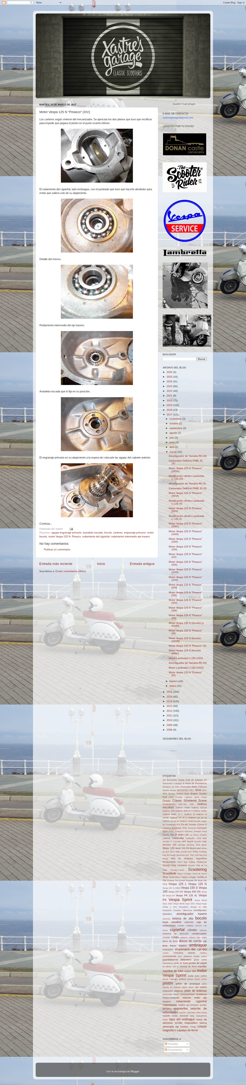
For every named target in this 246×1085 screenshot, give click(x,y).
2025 (170, 376)
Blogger (135, 1071)
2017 (170, 414)
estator (166, 953)
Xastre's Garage (46, 18)
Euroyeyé (192, 828)
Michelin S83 (169, 845)
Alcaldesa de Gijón (171, 787)
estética (203, 953)
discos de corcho (190, 940)
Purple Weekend (177, 855)
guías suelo (200, 959)
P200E (195, 852)
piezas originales (170, 979)
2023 (170, 386)
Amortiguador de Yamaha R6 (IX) (188, 663)
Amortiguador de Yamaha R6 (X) (187, 483)
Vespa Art (170, 895)
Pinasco (76, 536)
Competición (169, 804)
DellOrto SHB (169, 811)
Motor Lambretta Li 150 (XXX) (186, 658)
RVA (197, 855)
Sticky (165, 877)
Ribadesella (202, 862)
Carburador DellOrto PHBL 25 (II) (188, 488)
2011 (170, 715)
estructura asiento (184, 953)
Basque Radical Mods (178, 794)
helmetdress (168, 963)
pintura (182, 979)
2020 (170, 400)
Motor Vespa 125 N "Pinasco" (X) (187, 645)
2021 (170, 395)
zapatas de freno (187, 1030)
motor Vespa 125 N (59, 536)
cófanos (192, 937)
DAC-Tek (182, 804)
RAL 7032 (189, 855)
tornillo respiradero (186, 1023)
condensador (199, 933)
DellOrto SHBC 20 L (173, 814)
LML (187, 835)
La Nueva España (198, 835)
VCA (165, 884)
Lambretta (178, 838)
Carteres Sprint (192, 797)
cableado (189, 922)
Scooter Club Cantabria (175, 865)
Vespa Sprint (180, 899)
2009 (170, 725)
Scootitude (169, 873)
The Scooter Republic (184, 880)
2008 (170, 729)
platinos (178, 991)
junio (172, 442)
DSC (192, 804)
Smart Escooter (184, 874)
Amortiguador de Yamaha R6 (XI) (188, 456)
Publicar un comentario (57, 549)
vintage (193, 1027)
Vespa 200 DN (175, 892)
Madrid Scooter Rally (197, 841)
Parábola (203, 852)
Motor (204, 845)
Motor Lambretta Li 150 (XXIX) (186, 667)
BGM (198, 790)
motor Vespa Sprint (185, 973)
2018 (170, 410)
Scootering (197, 869)
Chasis (166, 800)
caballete (176, 922)
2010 (170, 720)
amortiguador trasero (191, 913)
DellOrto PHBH (183, 808)
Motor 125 (169, 848)
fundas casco (200, 956)
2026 (170, 372)
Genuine (197, 831)
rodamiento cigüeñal (191, 1001)
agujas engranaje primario (66, 532)
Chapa (204, 797)
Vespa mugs (201, 904)
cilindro (192, 930)
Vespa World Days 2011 (184, 904)
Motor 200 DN (182, 848)
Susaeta (170, 880)
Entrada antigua (142, 564)
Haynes (166, 835)
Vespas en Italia (198, 907)
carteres (118, 532)
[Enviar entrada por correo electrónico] (70, 528)
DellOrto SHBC (200, 811)
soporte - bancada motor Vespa (193, 1012)
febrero (173, 681)
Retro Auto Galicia (186, 862)
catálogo (189, 926)
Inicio (101, 564)
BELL (192, 790)
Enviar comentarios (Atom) (70, 571)
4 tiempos (177, 783)
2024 (170, 381)
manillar (202, 966)
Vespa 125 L (178, 884)
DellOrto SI (189, 814)
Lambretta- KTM (193, 838)
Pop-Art (166, 855)
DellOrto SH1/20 (199, 808)
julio (172, 437)
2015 (170, 696)
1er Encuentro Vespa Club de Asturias (183, 780)
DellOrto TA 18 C (178, 818)
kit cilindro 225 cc (171, 966)
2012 (170, 711)
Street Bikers (175, 877)
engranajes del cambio (191, 949)
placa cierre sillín (190, 987)
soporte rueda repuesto (175, 1016)
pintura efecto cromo (197, 979)
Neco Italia (175, 852)
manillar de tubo (173, 970)
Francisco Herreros (184, 831)
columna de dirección (176, 933)
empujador (168, 949)
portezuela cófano (171, 994)
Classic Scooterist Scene (189, 800)
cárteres (183, 937)
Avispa (173, 790)
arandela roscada (93, 532)
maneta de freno (188, 966)
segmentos (181, 1008)
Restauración (169, 862)
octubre (174, 423)
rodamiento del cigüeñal (96, 536)
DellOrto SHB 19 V (184, 811)
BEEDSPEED (183, 790)
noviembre (175, 419)
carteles (180, 926)
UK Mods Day (200, 880)
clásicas (203, 930)
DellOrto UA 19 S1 (171, 821)
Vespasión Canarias (172, 910)
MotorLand (195, 848)
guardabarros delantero (177, 959)
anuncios (167, 919)
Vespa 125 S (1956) (171, 888)
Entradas (172, 1044)
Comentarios (174, 1050)
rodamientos (170, 1005)
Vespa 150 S (189, 887)
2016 (170, 692)
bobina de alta (182, 918)
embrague (198, 945)
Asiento (166, 790)
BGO (204, 790)
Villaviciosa (187, 910)
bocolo (108, 532)
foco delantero (185, 956)
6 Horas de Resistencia (195, 783)
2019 (170, 405)
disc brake (202, 937)
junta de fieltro (181, 963)
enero (173, 686)
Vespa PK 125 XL (186, 895)
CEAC (171, 797)
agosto (173, 433)
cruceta (166, 937)
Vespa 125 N (197, 884)
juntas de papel (198, 963)
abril (172, 447)
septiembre (176, 428)
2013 (170, 706)
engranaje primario (135, 532)
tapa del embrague (182, 1019)
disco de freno (170, 941)
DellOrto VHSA (186, 821)
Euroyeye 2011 (179, 828)
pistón (168, 983)
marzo (173, 452)
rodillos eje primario (188, 1005)
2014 (170, 701)
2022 (170, 391)
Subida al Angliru (189, 877)
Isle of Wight (177, 835)
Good (204, 831)
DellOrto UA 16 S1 (198, 818)
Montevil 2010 (193, 845)
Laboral (166, 838)
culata (175, 937)
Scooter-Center (177, 870)
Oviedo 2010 (186, 852)
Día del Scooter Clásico (193, 824)
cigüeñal (177, 929)
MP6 (184, 841)
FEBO (171, 831)
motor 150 (190, 971)
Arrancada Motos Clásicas (193, 787)
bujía (165, 922)
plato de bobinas (195, 990)
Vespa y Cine (170, 907)
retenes (186, 997)
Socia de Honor (200, 874)
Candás (179, 797)
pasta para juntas (197, 976)
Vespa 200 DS (192, 891)
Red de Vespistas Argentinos (189, 858)
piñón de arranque (188, 983)
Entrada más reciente (55, 564)
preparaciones (187, 994)
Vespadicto (183, 907)
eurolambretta (169, 956)
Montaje (181, 845)
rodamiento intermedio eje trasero (130, 536)
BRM (165, 794)
